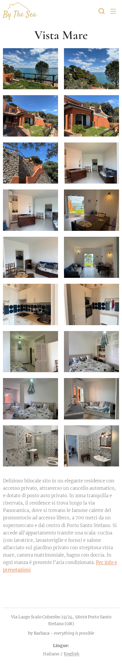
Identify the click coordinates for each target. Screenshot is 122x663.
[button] (101, 11)
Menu (113, 11)
